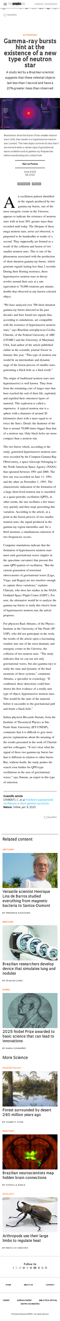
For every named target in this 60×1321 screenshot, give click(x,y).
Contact (50, 1285)
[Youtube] (42, 1268)
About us (28, 1285)
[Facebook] (14, 1268)
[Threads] (32, 1268)
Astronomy (23, 184)
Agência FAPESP (24, 1300)
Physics (36, 184)
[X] (18, 1268)
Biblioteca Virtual (48, 1300)
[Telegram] (37, 1268)
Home (8, 1285)
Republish (12, 15)
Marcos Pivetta (30, 164)
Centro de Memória (30, 1304)
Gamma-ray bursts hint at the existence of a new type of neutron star (30, 54)
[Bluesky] (27, 1268)
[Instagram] (22, 1268)
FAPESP (6, 1300)
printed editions (51, 4)
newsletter (39, 4)
